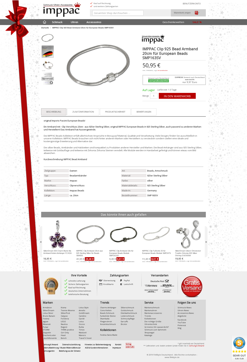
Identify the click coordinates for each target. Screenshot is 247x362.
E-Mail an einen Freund (148, 105)
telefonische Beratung (78, 294)
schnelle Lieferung (76, 281)
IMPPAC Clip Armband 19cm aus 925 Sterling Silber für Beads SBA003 (89, 253)
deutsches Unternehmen (79, 291)
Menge (145, 95)
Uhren (74, 22)
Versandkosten (162, 70)
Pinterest (182, 325)
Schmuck (57, 22)
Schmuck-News (184, 307)
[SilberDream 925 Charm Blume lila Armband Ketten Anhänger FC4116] (58, 234)
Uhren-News (183, 310)
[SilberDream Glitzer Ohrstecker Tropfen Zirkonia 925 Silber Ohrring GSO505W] (189, 234)
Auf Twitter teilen (162, 105)
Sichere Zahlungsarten (78, 284)
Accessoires (94, 22)
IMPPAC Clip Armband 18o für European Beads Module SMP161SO (121, 253)
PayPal (127, 280)
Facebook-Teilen (155, 105)
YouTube (182, 322)
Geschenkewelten (173, 22)
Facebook (182, 319)
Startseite (45, 27)
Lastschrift (128, 284)
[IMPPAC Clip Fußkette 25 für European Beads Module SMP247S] (156, 234)
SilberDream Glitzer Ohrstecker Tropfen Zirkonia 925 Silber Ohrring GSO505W (188, 253)
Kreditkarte (108, 284)
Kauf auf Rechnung (76, 287)
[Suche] (140, 13)
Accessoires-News (186, 313)
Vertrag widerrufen (130, 345)
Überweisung (109, 280)
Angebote (182, 316)
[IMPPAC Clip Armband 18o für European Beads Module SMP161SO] (123, 234)
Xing (179, 328)
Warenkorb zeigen (182, 13)
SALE (196, 22)
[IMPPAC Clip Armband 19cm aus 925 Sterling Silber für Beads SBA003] (91, 234)
